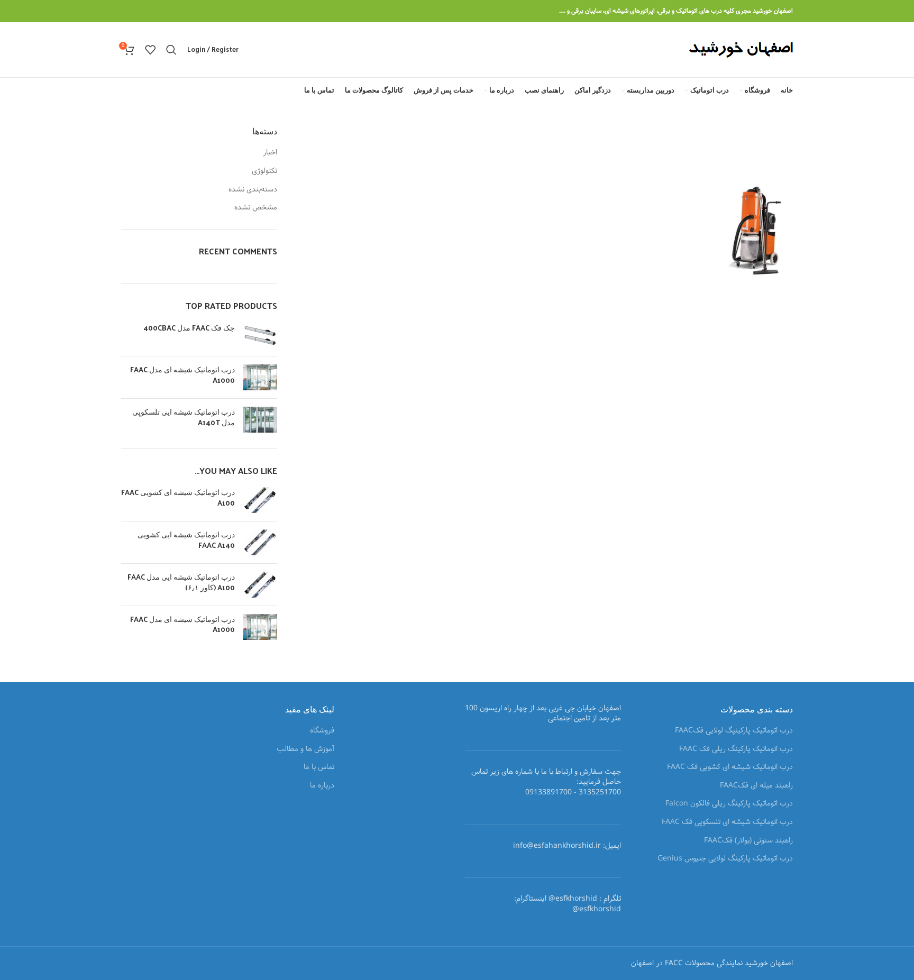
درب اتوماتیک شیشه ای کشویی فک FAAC (730, 767)
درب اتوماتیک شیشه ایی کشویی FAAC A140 (186, 539)
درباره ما (322, 786)
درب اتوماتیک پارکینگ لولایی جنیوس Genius (725, 859)
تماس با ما (319, 767)
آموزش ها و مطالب (305, 749)
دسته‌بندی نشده (253, 190)
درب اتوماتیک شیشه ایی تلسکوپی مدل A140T (183, 417)
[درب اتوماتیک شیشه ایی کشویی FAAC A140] (260, 542)
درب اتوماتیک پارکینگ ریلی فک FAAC (736, 749)
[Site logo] (741, 50)
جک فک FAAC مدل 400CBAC (189, 328)
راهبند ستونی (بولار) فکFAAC (748, 841)
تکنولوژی (264, 171)
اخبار (270, 153)
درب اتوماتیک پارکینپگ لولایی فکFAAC (734, 731)
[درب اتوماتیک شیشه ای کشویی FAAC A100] (260, 500)
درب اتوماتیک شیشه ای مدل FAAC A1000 (182, 374)
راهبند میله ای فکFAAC (756, 786)
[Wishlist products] (150, 49)
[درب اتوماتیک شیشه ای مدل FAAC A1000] (260, 377)
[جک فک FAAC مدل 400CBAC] (260, 336)
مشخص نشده (255, 208)
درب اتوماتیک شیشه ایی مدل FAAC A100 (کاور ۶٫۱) (181, 582)
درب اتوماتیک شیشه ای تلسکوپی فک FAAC (727, 822)
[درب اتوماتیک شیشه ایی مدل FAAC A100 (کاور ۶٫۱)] (260, 585)
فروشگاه (322, 731)
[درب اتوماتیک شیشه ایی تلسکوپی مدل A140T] (260, 420)
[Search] (171, 49)
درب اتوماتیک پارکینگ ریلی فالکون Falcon (729, 804)
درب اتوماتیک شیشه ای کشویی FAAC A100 (178, 497)
